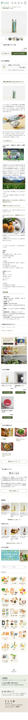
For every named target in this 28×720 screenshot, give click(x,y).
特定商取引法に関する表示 (7, 684)
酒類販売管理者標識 (19, 684)
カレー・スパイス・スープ (14, 7)
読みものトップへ (13, 461)
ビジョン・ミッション (7, 693)
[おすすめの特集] (10, 556)
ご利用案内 (5, 678)
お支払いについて (13, 680)
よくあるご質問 (6, 682)
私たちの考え (12, 490)
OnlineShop (4, 7)
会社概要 (22, 693)
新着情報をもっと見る (13, 519)
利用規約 (18, 706)
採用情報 (22, 695)
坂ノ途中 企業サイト (7, 691)
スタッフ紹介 (16, 695)
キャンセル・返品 (22, 680)
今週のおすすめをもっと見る (13, 543)
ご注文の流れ (5, 680)
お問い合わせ (14, 682)
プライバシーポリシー (10, 706)
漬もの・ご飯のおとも (8, 330)
